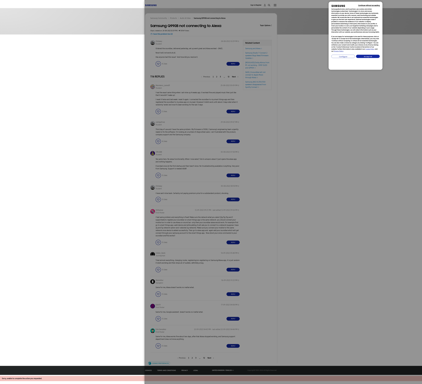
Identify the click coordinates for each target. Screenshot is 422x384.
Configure (343, 57)
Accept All (368, 57)
